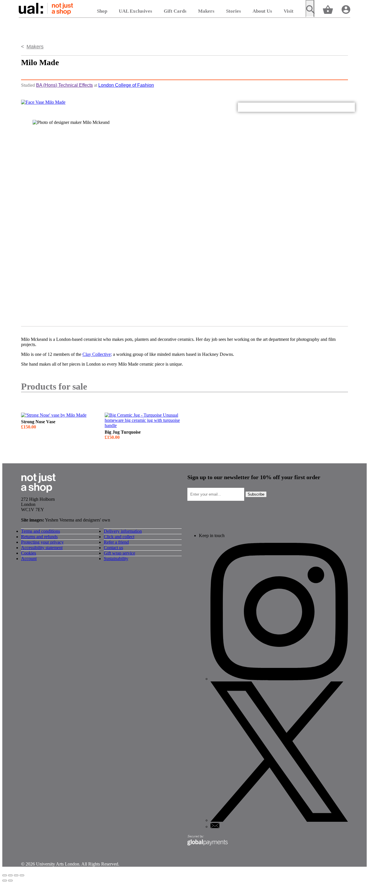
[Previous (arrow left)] (4, 880)
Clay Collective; (97, 354)
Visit (288, 11)
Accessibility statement (42, 547)
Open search (310, 8)
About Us (262, 11)
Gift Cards (175, 11)
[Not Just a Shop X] (279, 820)
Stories (233, 11)
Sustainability (116, 558)
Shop (102, 11)
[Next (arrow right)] (10, 880)
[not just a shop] (38, 494)
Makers (206, 11)
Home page (46, 8)
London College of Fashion (126, 85)
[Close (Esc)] (4, 875)
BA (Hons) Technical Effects (64, 85)
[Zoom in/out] (22, 875)
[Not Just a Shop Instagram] (279, 678)
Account (29, 558)
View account (346, 9)
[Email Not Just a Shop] (214, 826)
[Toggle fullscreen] (16, 875)
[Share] (10, 875)
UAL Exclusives (135, 11)
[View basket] (328, 9)
